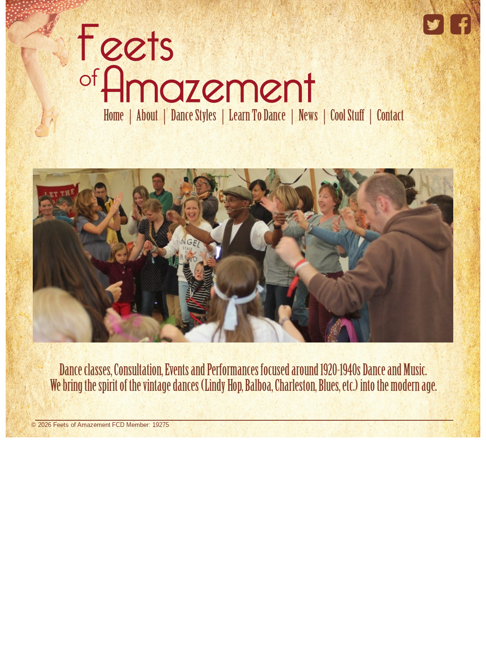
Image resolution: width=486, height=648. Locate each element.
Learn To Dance (257, 116)
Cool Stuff (347, 116)
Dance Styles (193, 116)
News (308, 116)
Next (467, 258)
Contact (390, 116)
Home (113, 116)
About (147, 116)
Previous (18, 258)
